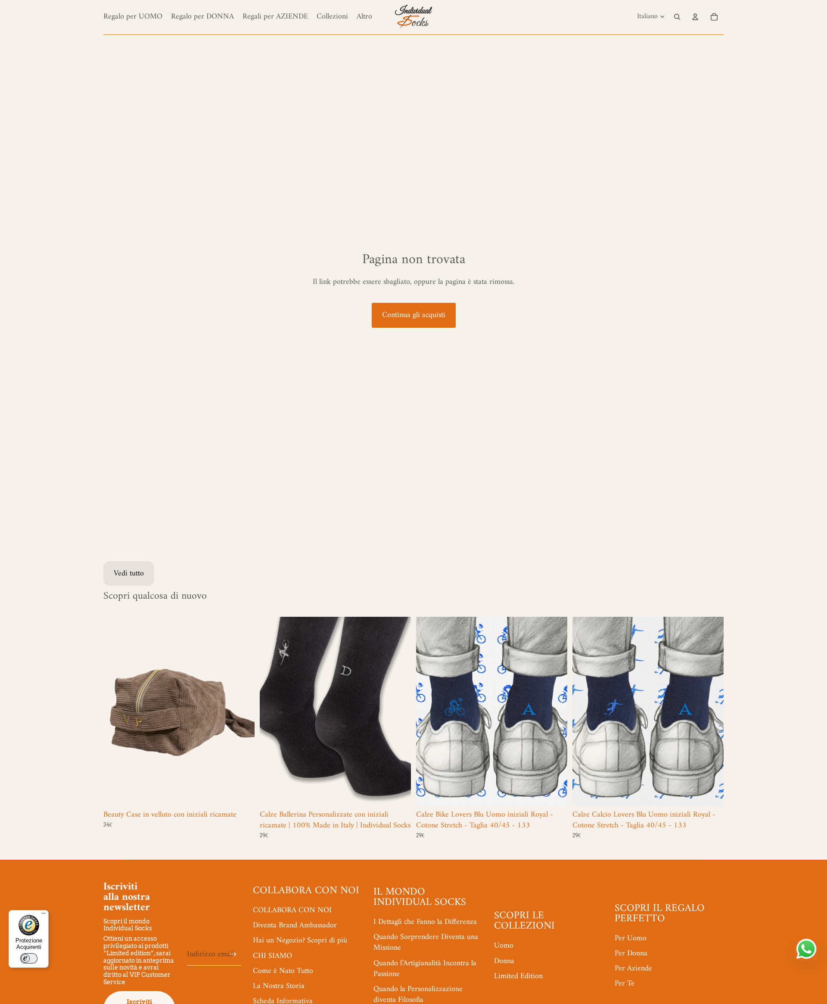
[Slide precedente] (116, 711)
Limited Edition (518, 976)
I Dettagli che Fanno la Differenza (425, 922)
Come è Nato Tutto (283, 971)
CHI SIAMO (272, 956)
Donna (504, 961)
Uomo (503, 945)
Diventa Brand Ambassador (295, 925)
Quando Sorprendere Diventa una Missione (425, 942)
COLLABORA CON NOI (292, 910)
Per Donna (631, 953)
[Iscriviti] (232, 954)
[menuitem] (364, 16)
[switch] (28, 958)
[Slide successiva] (242, 711)
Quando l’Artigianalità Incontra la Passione (424, 969)
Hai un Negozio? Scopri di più (300, 940)
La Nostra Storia (279, 986)
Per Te (624, 983)
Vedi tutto (129, 573)
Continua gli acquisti (413, 315)
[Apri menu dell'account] (695, 16)
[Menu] (43, 915)
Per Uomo (631, 938)
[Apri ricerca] (677, 16)
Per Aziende (633, 968)
